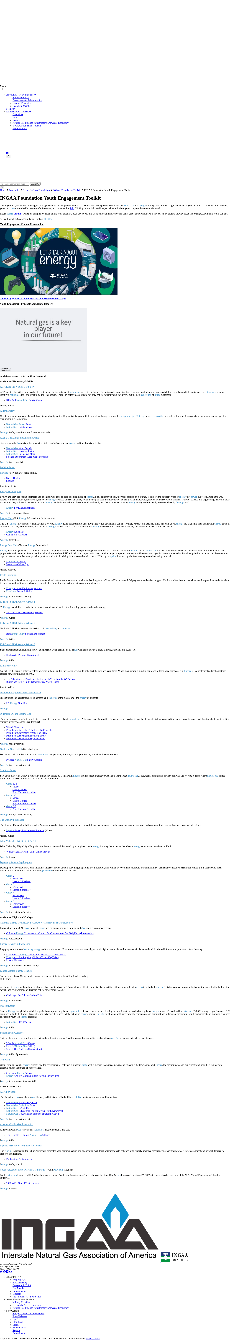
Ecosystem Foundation (15, 944)
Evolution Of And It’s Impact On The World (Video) (36, 954)
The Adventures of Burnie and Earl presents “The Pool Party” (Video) (40, 679)
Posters (16, 561)
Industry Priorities (21, 1302)
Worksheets (18, 878)
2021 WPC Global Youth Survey (22, 1183)
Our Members (19, 1288)
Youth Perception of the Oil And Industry (22, 1169)
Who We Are (19, 1279)
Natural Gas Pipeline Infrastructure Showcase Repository (41, 122)
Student (7, 1005)
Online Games (20, 789)
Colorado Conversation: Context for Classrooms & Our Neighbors (36, 922)
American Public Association (16, 1124)
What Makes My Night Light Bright (18, 841)
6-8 (11, 806)
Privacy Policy (93, 1338)
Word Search (19, 448)
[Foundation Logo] (174, 1261)
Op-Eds (16, 1319)
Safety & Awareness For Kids (25, 830)
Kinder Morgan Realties (16, 970)
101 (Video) (18, 1022)
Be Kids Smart (7, 467)
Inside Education (8, 575)
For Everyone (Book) (20, 507)
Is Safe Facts (18, 1108)
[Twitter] (1, 1271)
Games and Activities (16, 534)
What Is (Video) (20, 1043)
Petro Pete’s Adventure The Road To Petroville (29, 730)
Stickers (10, 480)
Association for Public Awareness (21, 1145)
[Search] (8, 156)
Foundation (14, 190)
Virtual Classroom (15, 727)
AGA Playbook (7, 1091)
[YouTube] (10, 1271)
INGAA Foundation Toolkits (27, 125)
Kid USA (8, 665)
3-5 (11, 795)
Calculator (15, 531)
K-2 (11, 783)
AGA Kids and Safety (17, 386)
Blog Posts (18, 1322)
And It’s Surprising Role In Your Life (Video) (32, 957)
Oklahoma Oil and (15, 713)
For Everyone (10, 491)
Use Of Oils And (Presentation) (24, 1049)
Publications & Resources (19, 1159)
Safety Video (19, 427)
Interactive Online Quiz (17, 564)
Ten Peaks (5, 1059)
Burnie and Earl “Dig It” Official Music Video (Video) (33, 682)
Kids (6, 518)
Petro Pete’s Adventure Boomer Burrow (26, 735)
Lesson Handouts (14, 960)
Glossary (17, 1293)
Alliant (7, 410)
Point (18, 424)
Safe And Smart (8, 770)
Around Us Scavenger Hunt (24, 588)
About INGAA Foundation (20, 94)
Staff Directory (20, 1282)
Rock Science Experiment (25, 633)
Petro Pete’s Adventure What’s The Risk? (26, 733)
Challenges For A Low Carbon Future (25, 995)
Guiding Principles (22, 103)
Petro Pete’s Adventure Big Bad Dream (25, 738)
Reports (16, 120)
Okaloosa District (11, 749)
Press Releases (20, 1316)
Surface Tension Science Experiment (24, 612)
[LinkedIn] (7, 153)
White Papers (19, 1327)
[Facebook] (4, 1271)
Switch (11, 1032)
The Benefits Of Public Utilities (28, 1135)
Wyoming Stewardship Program (16, 862)
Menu (3, 86)
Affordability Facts (21, 1102)
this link (18, 213)
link (72, 208)
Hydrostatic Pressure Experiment (22, 655)
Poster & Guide (19, 591)
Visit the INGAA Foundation (27, 1296)
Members (10, 108)
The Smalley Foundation (12, 819)
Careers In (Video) (19, 1073)
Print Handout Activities (24, 792)
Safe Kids (9, 545)
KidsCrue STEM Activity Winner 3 (17, 644)
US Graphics (16, 703)
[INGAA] (38, 150)
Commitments (19, 1291)
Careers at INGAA (22, 1285)
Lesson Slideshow (22, 881)
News (15, 117)
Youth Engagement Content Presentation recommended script (33, 298)
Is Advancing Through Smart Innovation (32, 1113)
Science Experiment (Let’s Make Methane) (27, 456)
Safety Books (13, 478)
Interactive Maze (20, 454)
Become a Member (22, 106)
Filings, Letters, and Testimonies (28, 1313)
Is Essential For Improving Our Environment (34, 1111)
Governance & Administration (27, 100)
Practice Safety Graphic (24, 759)
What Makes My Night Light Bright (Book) (28, 851)
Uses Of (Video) (20, 1046)
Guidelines (18, 114)
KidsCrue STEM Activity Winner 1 (17, 602)
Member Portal (20, 128)
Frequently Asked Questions (27, 1305)
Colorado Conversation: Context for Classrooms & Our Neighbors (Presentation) (50, 933)
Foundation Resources (17, 111)
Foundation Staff (21, 97)
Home (3, 190)
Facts (20, 1105)
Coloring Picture (20, 451)
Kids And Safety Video (24, 400)
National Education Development (20, 692)
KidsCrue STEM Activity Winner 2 (17, 623)
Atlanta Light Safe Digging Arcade (19, 437)
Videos (16, 786)
